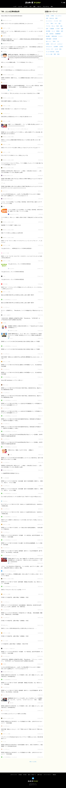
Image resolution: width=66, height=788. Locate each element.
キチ (56, 23)
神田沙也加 (54, 36)
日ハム (53, 26)
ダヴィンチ (53, 44)
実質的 (57, 31)
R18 (52, 6)
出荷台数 (55, 38)
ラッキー (60, 36)
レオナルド (60, 44)
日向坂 (57, 51)
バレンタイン (58, 15)
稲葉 (62, 28)
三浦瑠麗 (52, 28)
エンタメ (26, 6)
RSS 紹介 (25, 774)
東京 (60, 49)
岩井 (62, 31)
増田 (55, 54)
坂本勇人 (52, 33)
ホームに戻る (33, 761)
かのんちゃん (49, 46)
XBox (52, 23)
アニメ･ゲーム (46, 6)
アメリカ (48, 26)
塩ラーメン (48, 41)
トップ (14, 6)
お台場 (61, 46)
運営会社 (54, 774)
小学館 (52, 15)
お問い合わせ (39, 774)
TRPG (54, 41)
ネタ (30, 6)
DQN (57, 26)
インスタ (56, 21)
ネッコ (53, 31)
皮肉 (47, 28)
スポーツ (39, 6)
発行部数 (48, 31)
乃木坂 (47, 15)
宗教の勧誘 (48, 38)
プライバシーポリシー (47, 774)
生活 (34, 6)
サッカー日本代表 (50, 51)
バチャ (47, 23)
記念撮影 (56, 46)
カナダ (56, 49)
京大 (60, 21)
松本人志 (52, 18)
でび (58, 41)
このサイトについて (13, 774)
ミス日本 (57, 28)
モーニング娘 (49, 54)
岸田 (47, 18)
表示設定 (20, 774)
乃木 (47, 33)
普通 (56, 18)
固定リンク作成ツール (32, 774)
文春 (61, 26)
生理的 (47, 44)
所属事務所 (57, 33)
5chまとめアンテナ (33, 783)
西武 (58, 54)
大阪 (59, 23)
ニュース (20, 6)
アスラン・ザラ (49, 49)
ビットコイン (49, 21)
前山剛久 (48, 36)
